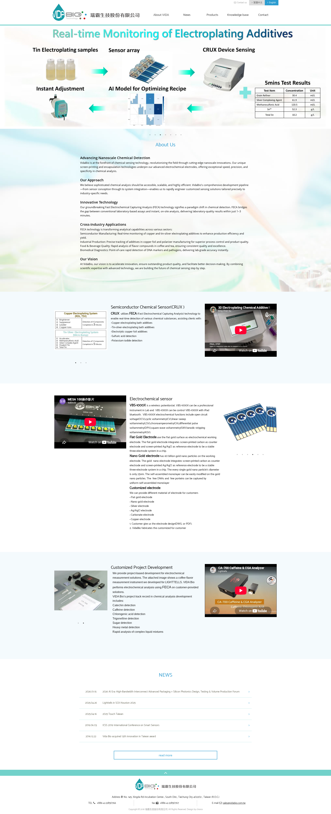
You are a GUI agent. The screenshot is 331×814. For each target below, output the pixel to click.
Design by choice (195, 809)
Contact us (242, 2)
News (186, 15)
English (272, 2)
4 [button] (165, 135)
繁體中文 (257, 2)
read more (165, 755)
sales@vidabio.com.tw (234, 803)
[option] (165, 77)
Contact (263, 15)
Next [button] (110, 330)
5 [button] (170, 135)
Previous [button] (51, 330)
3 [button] (160, 135)
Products (212, 15)
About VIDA (161, 15)
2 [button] (155, 135)
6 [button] (176, 135)
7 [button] (181, 135)
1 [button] (150, 135)
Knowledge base (238, 15)
